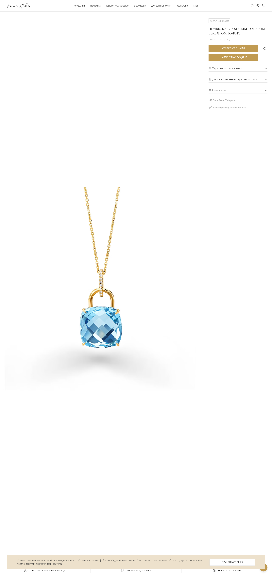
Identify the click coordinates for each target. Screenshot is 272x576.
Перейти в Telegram (224, 100)
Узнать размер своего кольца (229, 107)
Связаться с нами (233, 48)
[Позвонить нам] (263, 6)
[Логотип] (19, 6)
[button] (258, 6)
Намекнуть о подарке (233, 57)
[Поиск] (252, 6)
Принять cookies (232, 562)
